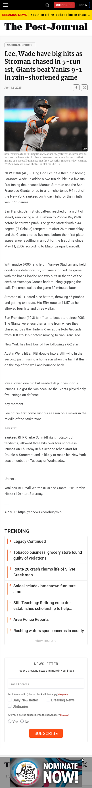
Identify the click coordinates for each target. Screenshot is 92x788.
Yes (15, 722)
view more (44, 640)
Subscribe (64, 5)
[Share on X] (84, 87)
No (27, 722)
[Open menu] (5, 5)
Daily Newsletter (25, 700)
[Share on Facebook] (76, 87)
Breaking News (63, 700)
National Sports (20, 45)
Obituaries (21, 706)
